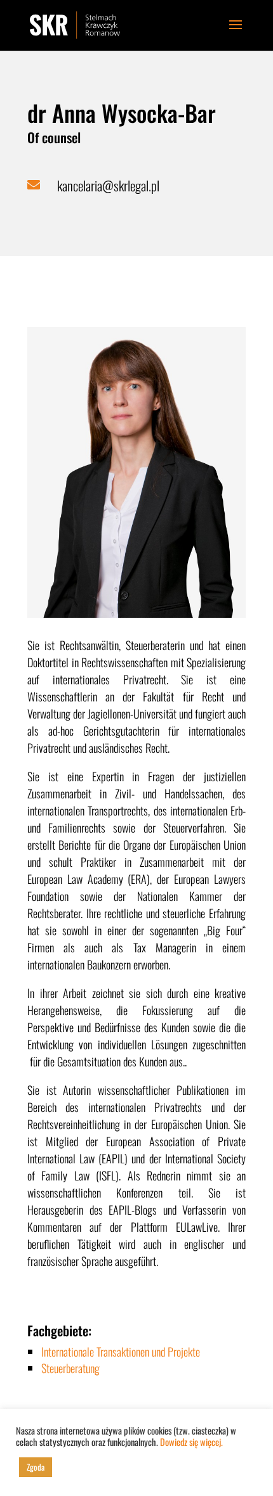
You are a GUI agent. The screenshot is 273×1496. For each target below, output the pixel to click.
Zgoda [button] (35, 1467)
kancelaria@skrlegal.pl (108, 185)
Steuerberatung (70, 1368)
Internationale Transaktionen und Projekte (120, 1351)
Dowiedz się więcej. (191, 1441)
